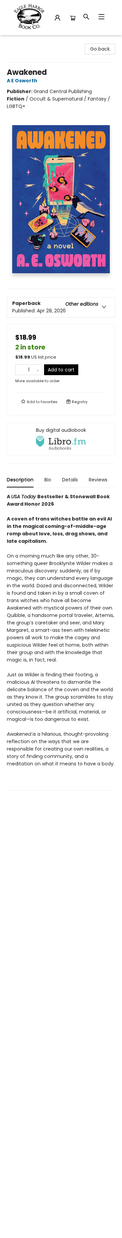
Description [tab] (20, 479)
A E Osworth (22, 80)
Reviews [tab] (98, 479)
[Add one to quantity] (38, 369)
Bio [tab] (47, 479)
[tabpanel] (61, 642)
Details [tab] (70, 479)
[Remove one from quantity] (20, 369)
